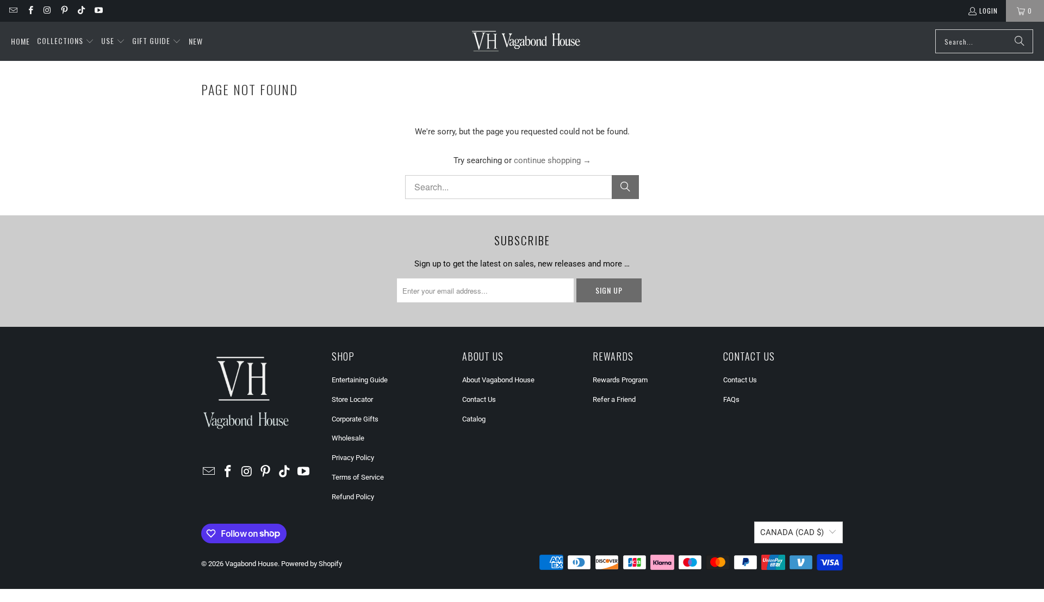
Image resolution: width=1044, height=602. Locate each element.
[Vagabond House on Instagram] (47, 10)
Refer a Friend (614, 399)
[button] (65, 41)
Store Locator (352, 399)
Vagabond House (251, 564)
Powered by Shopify (311, 564)
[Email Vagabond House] (12, 10)
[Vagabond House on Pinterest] (64, 10)
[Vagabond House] (526, 41)
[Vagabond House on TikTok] (80, 10)
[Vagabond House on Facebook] (29, 10)
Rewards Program (620, 380)
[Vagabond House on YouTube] (97, 10)
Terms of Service (358, 477)
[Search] (1019, 41)
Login (988, 10)
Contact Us (479, 399)
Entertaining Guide (360, 380)
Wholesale (348, 438)
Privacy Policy (353, 458)
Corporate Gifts (355, 419)
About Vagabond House (498, 380)
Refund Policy (353, 497)
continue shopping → (552, 160)
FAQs (731, 399)
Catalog (474, 419)
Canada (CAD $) (792, 532)
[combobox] (984, 41)
